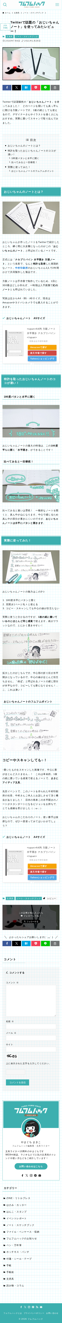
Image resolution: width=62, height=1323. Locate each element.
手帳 (9, 1265)
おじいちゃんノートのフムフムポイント (32, 171)
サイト (9, 1044)
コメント (12, 982)
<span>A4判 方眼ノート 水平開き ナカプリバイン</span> (41, 332)
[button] (6, 87)
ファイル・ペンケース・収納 (23, 1232)
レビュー (51, 898)
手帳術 (10, 1272)
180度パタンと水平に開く (25, 158)
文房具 (9, 36)
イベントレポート (16, 1218)
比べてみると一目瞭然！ (24, 162)
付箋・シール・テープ (19, 1259)
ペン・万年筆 (14, 1245)
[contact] (39, 1175)
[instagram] (31, 1175)
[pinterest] (35, 1175)
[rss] (37, 1307)
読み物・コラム (15, 1285)
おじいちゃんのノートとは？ (24, 145)
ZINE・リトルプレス (18, 1198)
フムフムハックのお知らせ (21, 1238)
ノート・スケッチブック (26, 36)
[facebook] (22, 1175)
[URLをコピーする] (55, 87)
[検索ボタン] (4, 4)
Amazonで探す (38, 347)
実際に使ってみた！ (19, 167)
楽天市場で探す (38, 353)
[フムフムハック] (32, 4)
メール (11, 1033)
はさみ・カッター (16, 1205)
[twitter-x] (26, 1175)
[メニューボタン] (57, 4)
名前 (10, 1021)
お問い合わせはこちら (31, 1166)
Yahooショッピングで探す (42, 359)
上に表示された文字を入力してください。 (28, 1063)
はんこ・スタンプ (16, 1212)
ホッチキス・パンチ (17, 1252)
